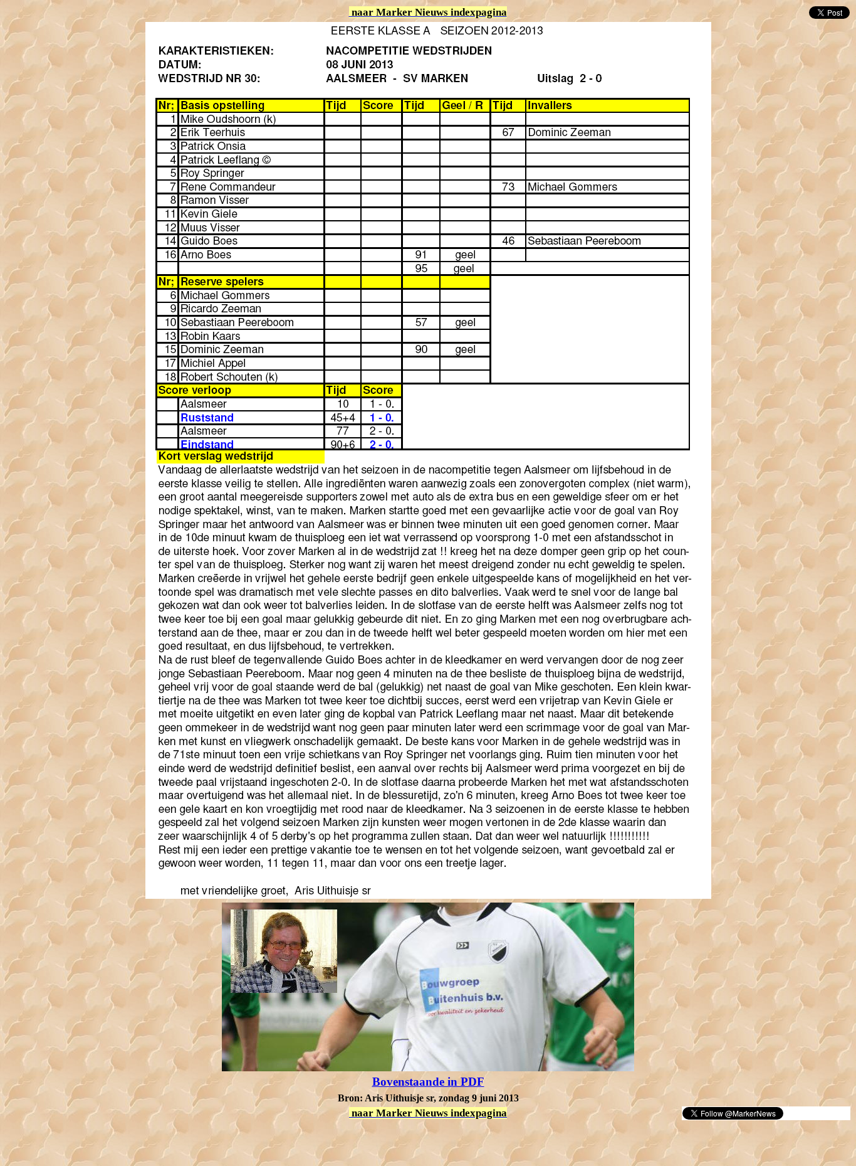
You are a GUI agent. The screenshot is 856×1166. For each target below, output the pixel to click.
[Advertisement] (151, 1139)
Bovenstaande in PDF (428, 1081)
